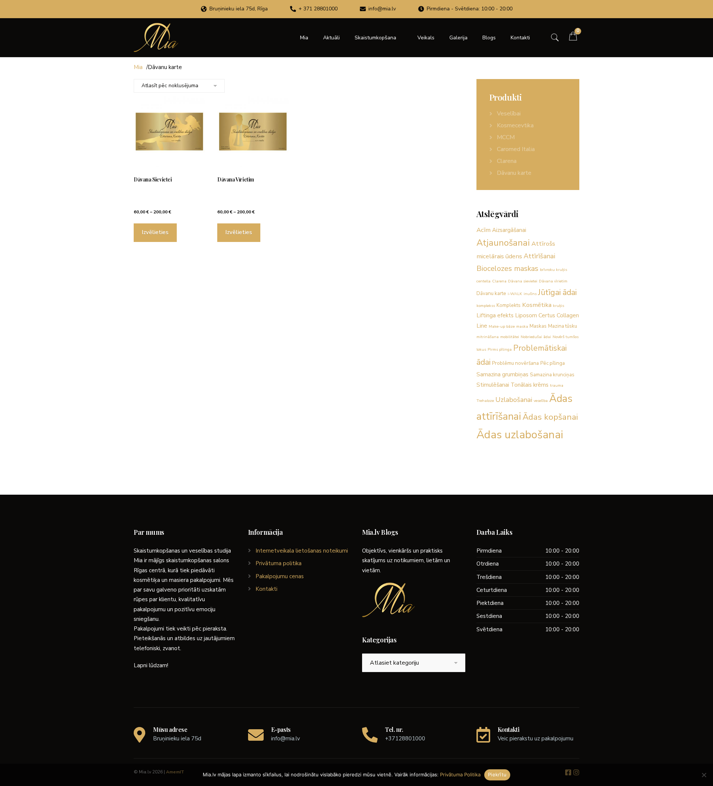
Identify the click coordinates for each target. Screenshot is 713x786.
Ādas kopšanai (550, 417)
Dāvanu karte (514, 173)
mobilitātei (509, 337)
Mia (304, 37)
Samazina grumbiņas (502, 374)
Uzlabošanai (513, 399)
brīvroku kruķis (553, 269)
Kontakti (520, 37)
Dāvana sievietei (522, 281)
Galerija (458, 37)
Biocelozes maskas (507, 268)
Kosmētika (536, 305)
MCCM (506, 137)
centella (483, 281)
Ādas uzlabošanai (519, 434)
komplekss (485, 305)
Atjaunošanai (503, 243)
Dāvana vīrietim (553, 281)
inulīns (530, 294)
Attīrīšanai (539, 256)
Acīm (483, 230)
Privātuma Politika (460, 774)
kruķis (558, 305)
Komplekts (509, 305)
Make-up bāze (502, 326)
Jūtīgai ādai (557, 292)
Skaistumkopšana (375, 37)
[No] (703, 775)
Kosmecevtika (515, 125)
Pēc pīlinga (552, 363)
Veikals (425, 37)
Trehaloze (485, 400)
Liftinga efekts (495, 315)
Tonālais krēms (529, 385)
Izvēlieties (155, 232)
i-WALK (515, 294)
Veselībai (509, 113)
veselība (541, 400)
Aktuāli (331, 37)
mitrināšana (487, 337)
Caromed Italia (516, 149)
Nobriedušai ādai (536, 337)
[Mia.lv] (156, 37)
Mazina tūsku (562, 326)
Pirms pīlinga (500, 349)
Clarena (507, 161)
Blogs (489, 37)
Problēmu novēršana (515, 363)
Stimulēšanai (492, 385)
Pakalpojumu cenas (279, 576)
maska (522, 326)
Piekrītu (497, 774)
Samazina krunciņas (552, 374)
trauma (556, 385)
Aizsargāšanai (509, 230)
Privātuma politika (278, 563)
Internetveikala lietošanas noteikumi (301, 550)
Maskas (538, 326)
